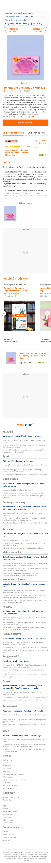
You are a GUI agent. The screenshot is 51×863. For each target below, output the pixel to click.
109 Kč (41, 155)
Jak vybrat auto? (8, 788)
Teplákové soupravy (9, 814)
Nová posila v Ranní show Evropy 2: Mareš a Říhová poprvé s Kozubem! (23, 497)
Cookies (19, 858)
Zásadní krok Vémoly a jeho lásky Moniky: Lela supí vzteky (23, 493)
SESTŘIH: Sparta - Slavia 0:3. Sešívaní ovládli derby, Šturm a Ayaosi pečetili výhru (23, 750)
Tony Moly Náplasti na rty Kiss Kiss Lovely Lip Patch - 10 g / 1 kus (17, 153)
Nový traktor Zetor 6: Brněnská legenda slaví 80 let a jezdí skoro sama (25, 725)
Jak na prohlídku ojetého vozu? (13, 774)
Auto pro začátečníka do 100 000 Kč (15, 780)
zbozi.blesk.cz (7, 771)
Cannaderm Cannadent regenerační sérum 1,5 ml (15, 289)
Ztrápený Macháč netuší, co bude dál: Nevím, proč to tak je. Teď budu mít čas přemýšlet (25, 466)
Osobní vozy (7, 765)
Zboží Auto (6, 783)
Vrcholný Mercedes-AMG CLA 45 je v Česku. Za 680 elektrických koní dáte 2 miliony (24, 544)
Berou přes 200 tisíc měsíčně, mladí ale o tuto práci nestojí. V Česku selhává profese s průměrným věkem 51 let (24, 596)
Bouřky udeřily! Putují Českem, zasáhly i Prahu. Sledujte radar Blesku (24, 441)
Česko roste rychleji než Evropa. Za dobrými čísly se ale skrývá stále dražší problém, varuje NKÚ (24, 591)
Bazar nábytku (8, 823)
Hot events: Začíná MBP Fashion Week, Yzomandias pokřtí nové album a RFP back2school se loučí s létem (24, 666)
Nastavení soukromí (31, 858)
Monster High (7, 800)
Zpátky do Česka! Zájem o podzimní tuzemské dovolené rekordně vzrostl (25, 651)
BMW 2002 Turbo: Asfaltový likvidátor (15, 540)
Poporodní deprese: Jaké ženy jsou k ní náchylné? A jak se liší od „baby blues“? (25, 701)
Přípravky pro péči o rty (15, 20)
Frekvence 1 (7, 840)
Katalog (8, 13)
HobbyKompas (8, 777)
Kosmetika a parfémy (10, 811)
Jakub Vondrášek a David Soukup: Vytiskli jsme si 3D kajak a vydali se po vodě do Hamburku (23, 643)
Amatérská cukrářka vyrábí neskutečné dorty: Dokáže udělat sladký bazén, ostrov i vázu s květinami (23, 628)
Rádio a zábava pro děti (11, 837)
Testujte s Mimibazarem (11, 797)
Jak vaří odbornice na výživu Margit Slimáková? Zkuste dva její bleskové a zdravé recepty (24, 624)
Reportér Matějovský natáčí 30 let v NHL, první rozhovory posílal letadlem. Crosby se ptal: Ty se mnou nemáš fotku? (25, 745)
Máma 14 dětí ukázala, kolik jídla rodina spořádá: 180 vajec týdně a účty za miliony (25, 524)
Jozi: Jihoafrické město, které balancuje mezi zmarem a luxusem (25, 647)
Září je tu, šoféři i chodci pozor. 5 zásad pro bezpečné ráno (23, 548)
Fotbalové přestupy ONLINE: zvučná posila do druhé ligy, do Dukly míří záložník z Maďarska (23, 471)
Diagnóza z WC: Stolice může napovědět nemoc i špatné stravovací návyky (22, 693)
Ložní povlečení (8, 820)
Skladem (42, 143)
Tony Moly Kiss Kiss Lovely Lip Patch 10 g (24, 87)
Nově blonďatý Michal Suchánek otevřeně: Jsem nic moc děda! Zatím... (24, 740)
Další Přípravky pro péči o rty (15, 285)
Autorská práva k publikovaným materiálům (20, 854)
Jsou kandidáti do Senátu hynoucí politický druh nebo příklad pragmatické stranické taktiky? (24, 451)
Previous (3, 313)
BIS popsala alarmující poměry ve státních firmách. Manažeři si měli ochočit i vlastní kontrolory (24, 601)
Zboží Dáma (7, 768)
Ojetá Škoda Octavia (10, 785)
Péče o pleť (29, 16)
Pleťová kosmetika (13, 16)
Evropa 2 (5, 843)
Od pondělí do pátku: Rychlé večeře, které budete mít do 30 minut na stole (24, 619)
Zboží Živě (6, 763)
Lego (4, 806)
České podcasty (8, 834)
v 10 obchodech (10, 341)
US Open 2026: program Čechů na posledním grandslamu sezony (25, 474)
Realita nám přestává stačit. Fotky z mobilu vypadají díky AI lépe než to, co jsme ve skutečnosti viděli (25, 569)
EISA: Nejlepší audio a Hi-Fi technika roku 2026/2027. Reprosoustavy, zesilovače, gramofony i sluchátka (21, 574)
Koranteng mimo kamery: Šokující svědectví (18, 490)
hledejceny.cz (7, 760)
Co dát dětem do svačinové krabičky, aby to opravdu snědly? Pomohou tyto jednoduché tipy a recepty (24, 519)
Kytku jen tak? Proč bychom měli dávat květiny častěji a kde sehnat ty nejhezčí (23, 671)
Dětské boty (7, 817)
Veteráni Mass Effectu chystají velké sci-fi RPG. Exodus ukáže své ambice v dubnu (25, 716)
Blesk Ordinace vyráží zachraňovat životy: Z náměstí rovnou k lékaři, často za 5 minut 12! (24, 446)
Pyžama (5, 808)
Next (47, 313)
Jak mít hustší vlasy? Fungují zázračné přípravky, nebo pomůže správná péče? (24, 721)
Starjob (5, 831)
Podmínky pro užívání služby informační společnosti (25, 855)
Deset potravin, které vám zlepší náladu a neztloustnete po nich (25, 697)
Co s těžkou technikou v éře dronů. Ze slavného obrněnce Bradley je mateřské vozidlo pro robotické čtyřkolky (25, 564)
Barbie (5, 803)
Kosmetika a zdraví (22, 13)
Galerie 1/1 (25, 83)
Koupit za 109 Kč (25, 122)
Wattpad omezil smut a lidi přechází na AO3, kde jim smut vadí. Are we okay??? (25, 676)
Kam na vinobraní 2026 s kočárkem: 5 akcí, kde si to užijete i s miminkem (24, 514)
